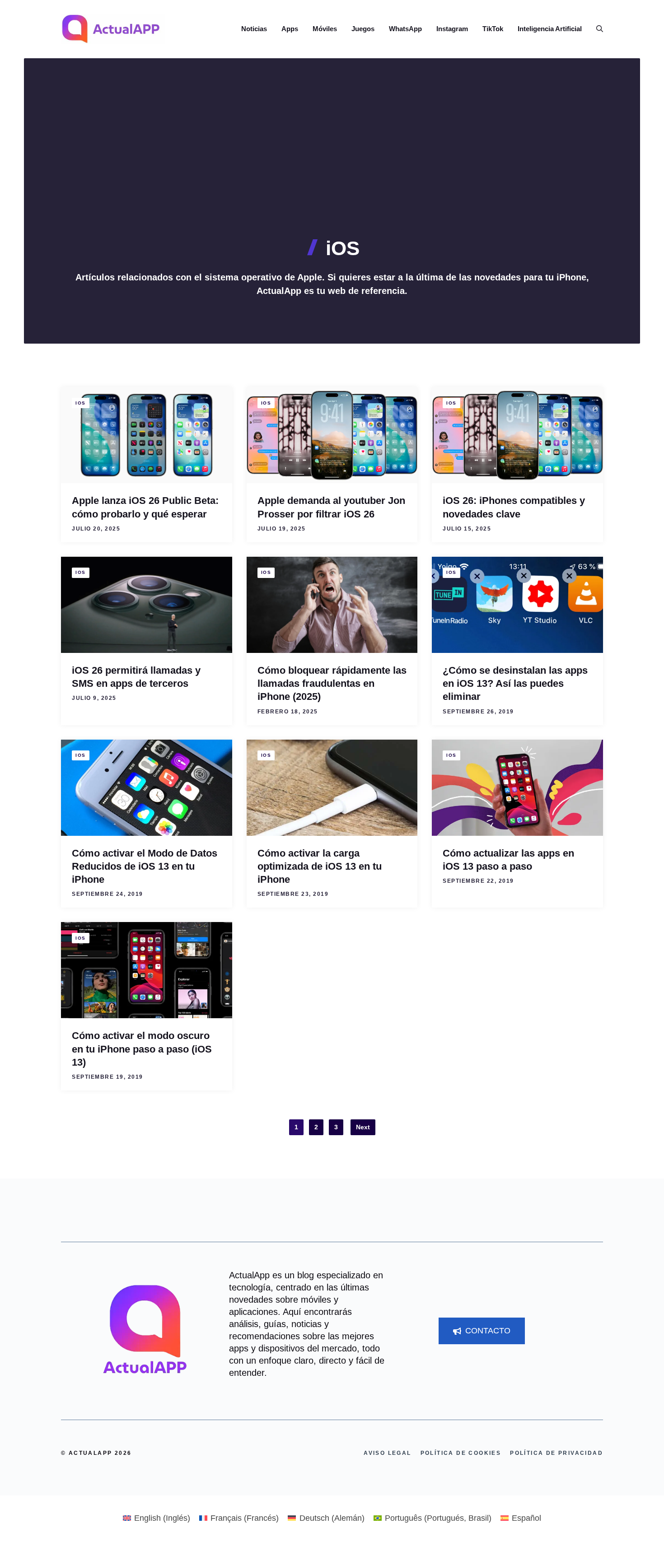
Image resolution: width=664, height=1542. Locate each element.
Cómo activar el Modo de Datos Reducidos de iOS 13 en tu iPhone (144, 866)
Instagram (452, 29)
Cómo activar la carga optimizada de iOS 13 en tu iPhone (319, 866)
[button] (596, 29)
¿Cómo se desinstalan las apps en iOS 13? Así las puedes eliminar (515, 684)
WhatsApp (405, 29)
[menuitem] (156, 1518)
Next (363, 1127)
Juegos (362, 29)
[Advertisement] (332, 169)
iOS (80, 403)
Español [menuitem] (526, 1518)
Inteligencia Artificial (550, 29)
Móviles (325, 29)
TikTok (492, 29)
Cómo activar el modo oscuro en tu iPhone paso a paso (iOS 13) (142, 1049)
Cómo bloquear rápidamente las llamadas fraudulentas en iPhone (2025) (332, 684)
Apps (289, 29)
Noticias (254, 29)
